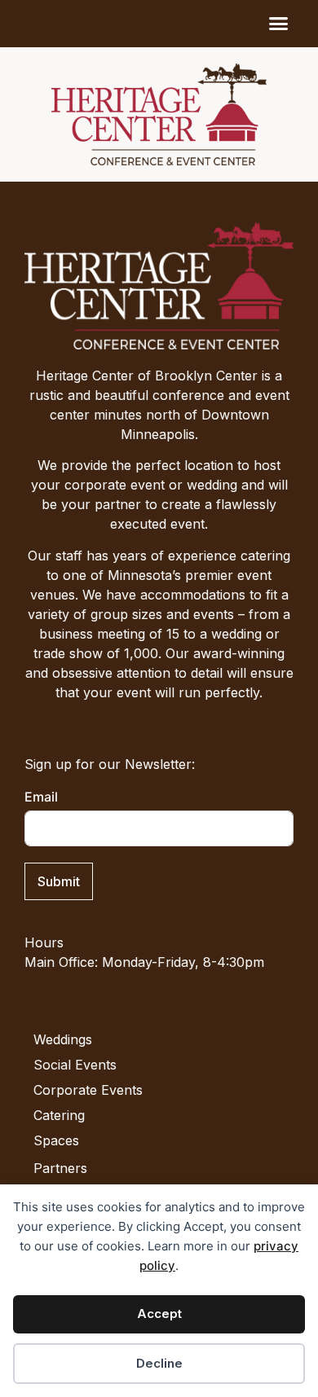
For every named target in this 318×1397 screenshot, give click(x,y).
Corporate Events (88, 1090)
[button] (278, 23)
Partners (60, 1168)
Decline (159, 1363)
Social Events (75, 1065)
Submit (59, 881)
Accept (159, 1313)
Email (41, 797)
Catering (59, 1115)
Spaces (56, 1140)
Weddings (62, 1039)
